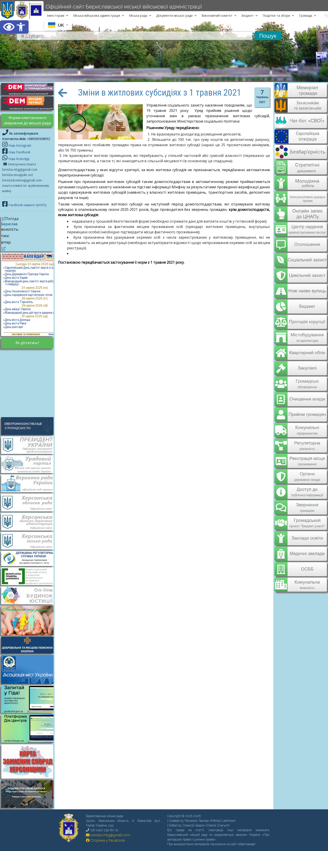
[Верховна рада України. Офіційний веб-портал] (29, 482)
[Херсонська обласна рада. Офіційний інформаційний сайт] (29, 502)
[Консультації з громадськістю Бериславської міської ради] (29, 425)
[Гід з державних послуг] (29, 711)
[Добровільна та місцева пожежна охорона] (29, 644)
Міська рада (138, 15)
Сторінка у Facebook (107, 840)
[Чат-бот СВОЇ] (300, 125)
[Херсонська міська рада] (29, 540)
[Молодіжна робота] (300, 179)
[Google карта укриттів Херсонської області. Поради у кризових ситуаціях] (29, 806)
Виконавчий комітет (217, 15)
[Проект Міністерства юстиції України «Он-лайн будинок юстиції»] (29, 595)
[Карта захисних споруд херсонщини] (29, 777)
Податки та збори (276, 15)
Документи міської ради (174, 15)
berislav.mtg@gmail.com (109, 835)
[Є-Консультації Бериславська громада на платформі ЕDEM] (29, 88)
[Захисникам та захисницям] (300, 110)
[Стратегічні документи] (300, 164)
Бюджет (247, 15)
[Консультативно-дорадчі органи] (300, 194)
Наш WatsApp (18, 158)
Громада (305, 15)
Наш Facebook (19, 152)
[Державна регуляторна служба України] (29, 558)
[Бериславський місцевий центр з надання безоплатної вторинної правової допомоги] (29, 575)
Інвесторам (55, 15)
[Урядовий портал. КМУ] (29, 463)
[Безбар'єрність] (300, 155)
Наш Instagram (19, 145)
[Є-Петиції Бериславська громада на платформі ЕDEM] (29, 102)
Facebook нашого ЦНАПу (27, 205)
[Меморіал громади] (300, 95)
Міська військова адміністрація (96, 15)
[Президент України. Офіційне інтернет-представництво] (29, 444)
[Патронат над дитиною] (29, 620)
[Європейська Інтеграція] (300, 140)
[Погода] (3, 218)
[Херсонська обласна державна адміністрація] (29, 521)
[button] (14, 27)
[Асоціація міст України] (29, 669)
